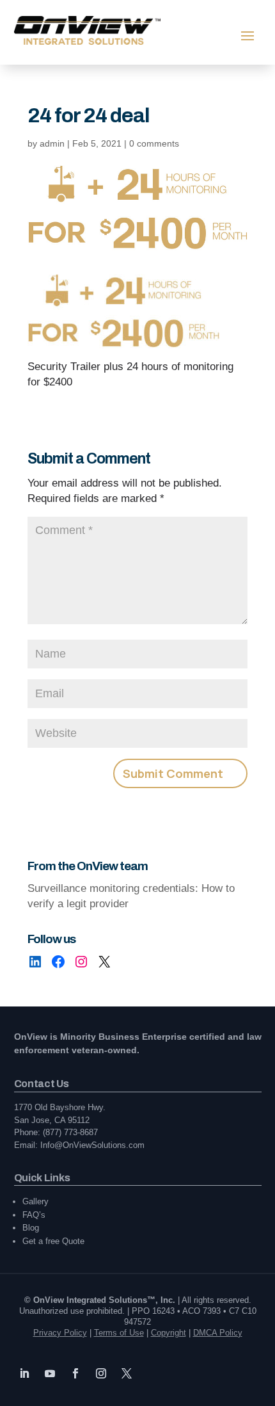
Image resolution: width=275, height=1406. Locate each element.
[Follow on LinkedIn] (24, 1373)
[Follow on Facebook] (75, 1373)
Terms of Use (119, 1332)
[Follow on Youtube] (50, 1373)
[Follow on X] (126, 1373)
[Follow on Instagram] (101, 1373)
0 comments (154, 143)
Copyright (168, 1332)
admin (52, 143)
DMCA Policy (217, 1332)
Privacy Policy (60, 1332)
